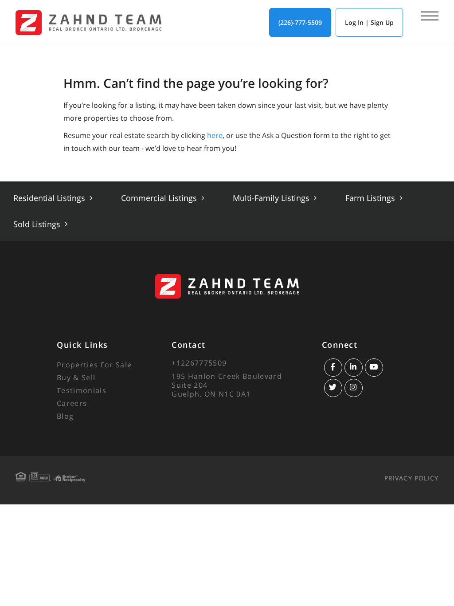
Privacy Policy (411, 478)
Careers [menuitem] (72, 403)
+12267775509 (199, 363)
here (215, 135)
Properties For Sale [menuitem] (94, 365)
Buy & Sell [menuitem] (76, 377)
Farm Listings (371, 198)
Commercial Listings (160, 198)
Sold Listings (38, 224)
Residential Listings (50, 198)
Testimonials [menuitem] (81, 390)
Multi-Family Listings (272, 198)
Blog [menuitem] (65, 416)
